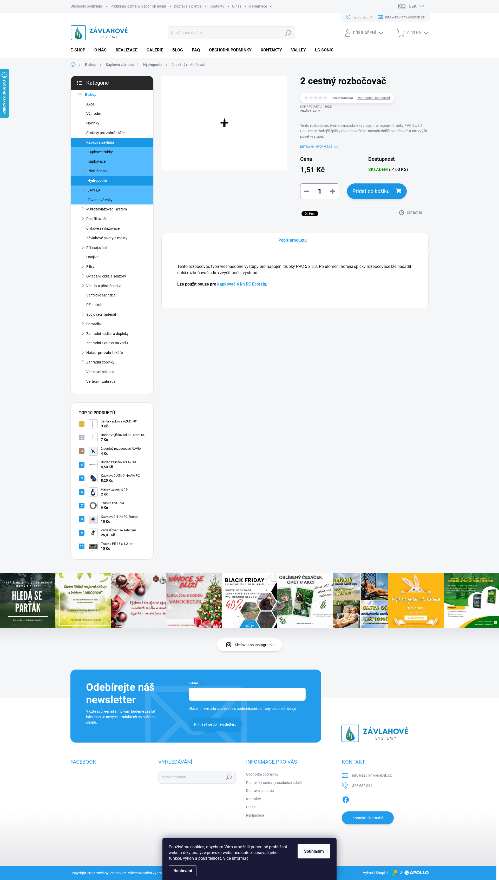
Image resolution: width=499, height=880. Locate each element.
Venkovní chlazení (100, 372)
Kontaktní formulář (367, 818)
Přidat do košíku (371, 191)
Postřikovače (96, 219)
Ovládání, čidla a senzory (106, 276)
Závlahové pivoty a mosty (106, 238)
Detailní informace (316, 147)
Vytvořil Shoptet (376, 873)
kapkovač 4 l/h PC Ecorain (241, 284)
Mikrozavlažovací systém (106, 209)
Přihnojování (96, 248)
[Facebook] (346, 799)
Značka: (310, 111)
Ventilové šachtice (100, 295)
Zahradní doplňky (100, 362)
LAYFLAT (95, 190)
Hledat (288, 33)
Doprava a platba (188, 6)
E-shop (90, 94)
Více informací (236, 858)
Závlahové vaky (100, 200)
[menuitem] (79, 50)
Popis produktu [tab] (292, 240)
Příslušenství (98, 171)
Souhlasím (314, 851)
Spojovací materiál (101, 314)
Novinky (92, 123)
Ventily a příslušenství (103, 286)
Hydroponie (97, 180)
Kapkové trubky (100, 152)
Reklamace (258, 6)
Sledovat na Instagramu (254, 645)
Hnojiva (92, 257)
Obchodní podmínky (86, 6)
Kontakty (216, 6)
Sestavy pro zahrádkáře (105, 133)
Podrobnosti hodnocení (373, 98)
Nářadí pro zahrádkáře (104, 352)
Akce (90, 104)
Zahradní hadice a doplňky (107, 334)
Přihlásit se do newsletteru (215, 724)
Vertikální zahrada (101, 381)
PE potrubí (94, 305)
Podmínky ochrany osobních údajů (138, 6)
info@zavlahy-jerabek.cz (372, 775)
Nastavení (182, 870)
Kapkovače (97, 161)
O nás (236, 6)
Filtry (90, 266)
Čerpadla (93, 324)
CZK (413, 6)
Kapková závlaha (100, 142)
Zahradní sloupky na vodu (107, 343)
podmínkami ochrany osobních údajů (266, 708)
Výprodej (93, 113)
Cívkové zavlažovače (103, 228)
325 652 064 (362, 786)
